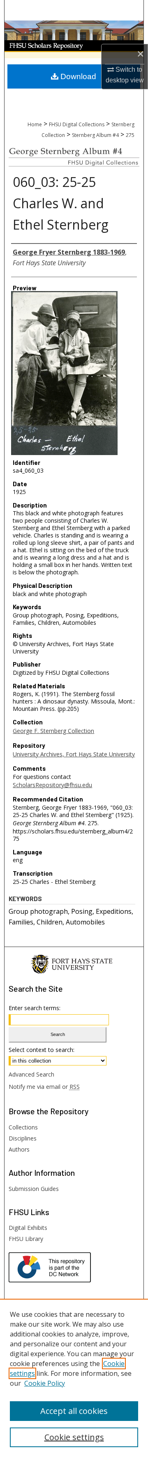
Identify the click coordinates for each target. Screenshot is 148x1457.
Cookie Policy (44, 1383)
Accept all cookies (74, 1410)
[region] (74, 1378)
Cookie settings (74, 1437)
